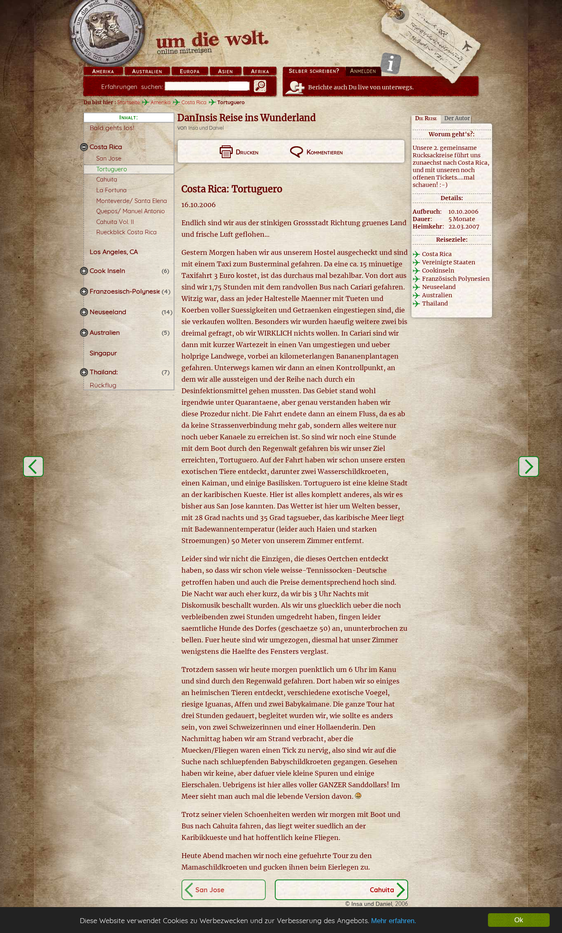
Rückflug (103, 385)
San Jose (108, 158)
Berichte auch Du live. (361, 87)
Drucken (247, 152)
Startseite (128, 102)
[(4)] (84, 291)
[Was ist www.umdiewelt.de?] (390, 63)
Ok (518, 920)
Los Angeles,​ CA (114, 251)
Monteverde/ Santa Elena (131, 201)
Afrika (260, 71)
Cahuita (106, 179)
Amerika (103, 71)
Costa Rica (106, 146)
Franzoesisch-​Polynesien (127, 291)
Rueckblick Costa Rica (126, 232)
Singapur (103, 353)
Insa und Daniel (206, 128)
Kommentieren (325, 152)
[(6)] (84, 271)
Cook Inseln (107, 270)
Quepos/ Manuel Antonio (130, 211)
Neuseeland (108, 312)
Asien (225, 71)
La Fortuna (111, 190)
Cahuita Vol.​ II (115, 222)
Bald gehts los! (112, 128)
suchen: (132, 87)
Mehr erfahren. (393, 921)
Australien (147, 71)
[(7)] (84, 372)
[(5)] (84, 333)
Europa (190, 71)
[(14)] (84, 312)
